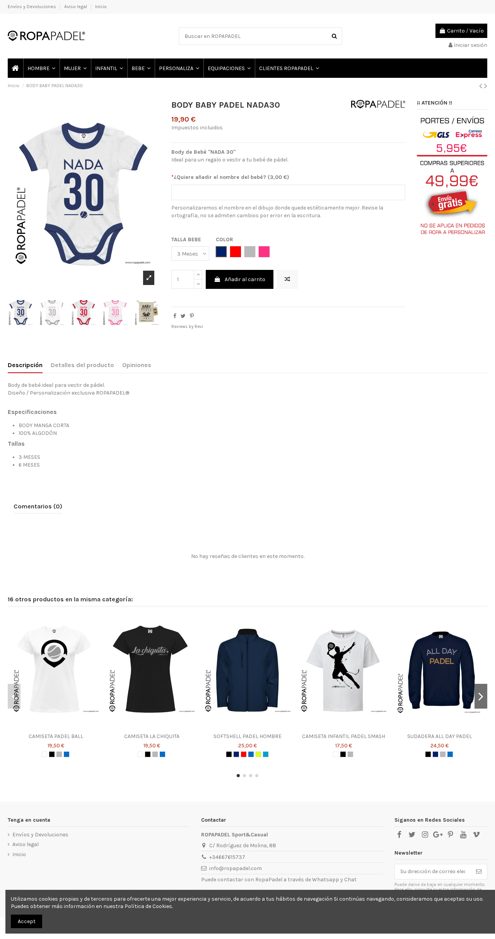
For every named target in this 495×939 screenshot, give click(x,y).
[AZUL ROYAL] (66, 754)
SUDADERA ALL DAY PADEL (439, 736)
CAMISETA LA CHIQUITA (151, 736)
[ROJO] (243, 754)
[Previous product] (481, 86)
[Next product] (485, 86)
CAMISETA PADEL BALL (56, 736)
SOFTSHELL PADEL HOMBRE (247, 736)
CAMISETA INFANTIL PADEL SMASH (343, 736)
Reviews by (187, 326)
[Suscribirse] (479, 871)
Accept (27, 921)
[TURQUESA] (265, 754)
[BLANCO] (44, 754)
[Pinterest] (192, 316)
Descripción (25, 365)
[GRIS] (59, 754)
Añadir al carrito (245, 279)
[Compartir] (174, 316)
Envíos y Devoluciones (32, 6)
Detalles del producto (82, 365)
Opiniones (136, 365)
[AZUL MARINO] (236, 754)
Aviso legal (76, 6)
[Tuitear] (183, 316)
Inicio (101, 6)
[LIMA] (258, 754)
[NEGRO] (52, 754)
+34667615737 (227, 857)
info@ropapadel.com (235, 868)
